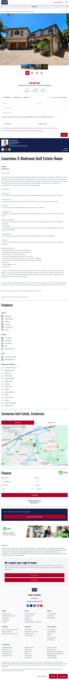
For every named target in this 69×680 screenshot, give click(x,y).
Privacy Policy (55, 128)
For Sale (12, 11)
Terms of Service (36, 130)
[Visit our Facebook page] (27, 605)
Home (2, 11)
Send (64, 135)
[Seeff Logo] (4, 2)
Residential (7, 11)
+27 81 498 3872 (58, 2)
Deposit (37, 477)
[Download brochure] (42, 73)
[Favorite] (63, 11)
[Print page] (37, 73)
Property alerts (42, 124)
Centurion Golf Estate (25, 11)
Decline (53, 676)
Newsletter (8, 124)
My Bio (66, 148)
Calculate (35, 495)
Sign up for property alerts (34, 516)
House (32, 11)
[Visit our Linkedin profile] (34, 605)
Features (34, 6)
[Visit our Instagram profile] (38, 605)
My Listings (65, 150)
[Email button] (6, 149)
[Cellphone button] (2, 149)
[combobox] (35, 80)
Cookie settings (42, 676)
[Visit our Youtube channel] (41, 605)
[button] (1, 39)
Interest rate (4, 485)
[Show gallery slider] (27, 73)
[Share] (66, 11)
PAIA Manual (34, 580)
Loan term (37, 485)
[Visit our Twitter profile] (31, 605)
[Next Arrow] (67, 6)
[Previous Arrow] (2, 6)
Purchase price (5, 477)
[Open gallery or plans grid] (32, 73)
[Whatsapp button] (9, 149)
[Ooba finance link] (63, 473)
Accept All (63, 676)
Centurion (18, 11)
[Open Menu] (66, 2)
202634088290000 (23, 145)
